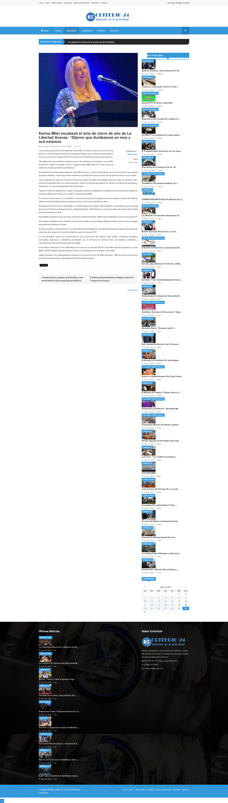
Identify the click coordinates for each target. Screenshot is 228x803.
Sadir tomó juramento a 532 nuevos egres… (59, 775)
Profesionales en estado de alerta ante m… (161, 296)
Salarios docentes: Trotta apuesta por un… (161, 70)
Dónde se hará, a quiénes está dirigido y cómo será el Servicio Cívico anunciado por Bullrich (62, 279)
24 (145, 608)
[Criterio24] (107, 16)
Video (47, 3)
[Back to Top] (2, 801)
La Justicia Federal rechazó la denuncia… (161, 553)
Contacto (103, 3)
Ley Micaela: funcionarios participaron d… (161, 215)
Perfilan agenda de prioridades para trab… (161, 440)
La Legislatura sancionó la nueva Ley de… (58, 647)
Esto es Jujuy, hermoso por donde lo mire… (162, 263)
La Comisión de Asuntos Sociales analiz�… (59, 663)
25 (152, 608)
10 (145, 601)
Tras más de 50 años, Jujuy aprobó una (87, 51)
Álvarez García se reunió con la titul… (160, 231)
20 (165, 605)
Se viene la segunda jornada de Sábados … (59, 727)
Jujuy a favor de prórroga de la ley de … (161, 489)
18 (152, 605)
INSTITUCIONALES (150, 93)
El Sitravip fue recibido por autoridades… (161, 360)
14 (172, 601)
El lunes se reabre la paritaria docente (160, 521)
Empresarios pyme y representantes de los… (60, 711)
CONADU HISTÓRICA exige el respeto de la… (163, 199)
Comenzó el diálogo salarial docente (158, 537)
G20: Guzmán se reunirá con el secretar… (161, 344)
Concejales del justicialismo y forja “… (160, 505)
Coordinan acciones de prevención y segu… (162, 312)
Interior (58, 30)
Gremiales (95, 3)
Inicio (41, 3)
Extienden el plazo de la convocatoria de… (162, 247)
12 (159, 601)
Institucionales (56, 3)
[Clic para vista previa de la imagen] (88, 90)
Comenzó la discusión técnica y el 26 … (160, 86)
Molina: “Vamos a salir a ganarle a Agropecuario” (91, 48)
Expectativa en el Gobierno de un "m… (159, 167)
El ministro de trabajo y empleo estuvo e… (161, 392)
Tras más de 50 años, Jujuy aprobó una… (58, 695)
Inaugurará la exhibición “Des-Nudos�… (161, 408)
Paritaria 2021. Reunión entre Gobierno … (160, 569)
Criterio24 (54, 146)
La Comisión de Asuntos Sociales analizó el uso (90, 45)
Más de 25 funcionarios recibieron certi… (58, 759)
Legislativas (86, 30)
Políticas (101, 30)
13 (165, 601)
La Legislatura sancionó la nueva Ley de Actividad (91, 42)
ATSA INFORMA (149, 473)
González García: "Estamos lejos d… (158, 328)
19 (159, 605)
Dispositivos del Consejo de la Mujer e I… (161, 119)
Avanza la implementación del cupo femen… (162, 376)
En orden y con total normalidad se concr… (162, 279)
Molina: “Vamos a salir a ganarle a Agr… (57, 679)
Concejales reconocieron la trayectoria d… (59, 743)
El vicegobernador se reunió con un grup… (162, 151)
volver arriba (132, 290)
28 (172, 608)
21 (172, 605)
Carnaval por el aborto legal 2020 (157, 102)
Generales (68, 3)
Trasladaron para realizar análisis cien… (160, 183)
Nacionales (71, 30)
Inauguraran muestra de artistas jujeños (160, 424)
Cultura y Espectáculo (81, 3)
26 (159, 608)
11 (152, 601)
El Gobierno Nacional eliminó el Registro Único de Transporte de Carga (111, 279)
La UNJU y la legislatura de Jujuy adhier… (161, 135)
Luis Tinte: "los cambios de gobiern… (159, 456)
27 (165, 608)
